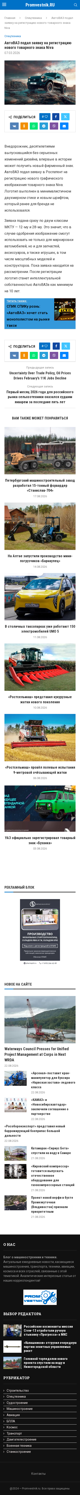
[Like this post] (46, 116)
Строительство (18, 1390)
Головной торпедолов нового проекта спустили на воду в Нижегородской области (46, 1363)
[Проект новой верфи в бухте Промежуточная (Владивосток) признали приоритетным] (15, 1202)
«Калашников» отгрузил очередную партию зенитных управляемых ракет (50, 1347)
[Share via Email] (64, 126)
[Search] (75, 5)
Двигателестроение (21, 1439)
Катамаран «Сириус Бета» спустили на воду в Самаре (51, 1150)
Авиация (13, 1415)
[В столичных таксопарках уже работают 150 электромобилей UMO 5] (40, 596)
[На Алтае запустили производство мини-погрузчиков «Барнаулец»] (40, 526)
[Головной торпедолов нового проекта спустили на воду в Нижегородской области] (12, 1363)
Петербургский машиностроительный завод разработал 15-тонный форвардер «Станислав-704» (40, 485)
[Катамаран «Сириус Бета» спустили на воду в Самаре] (15, 1153)
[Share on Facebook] (55, 116)
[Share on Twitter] (65, 116)
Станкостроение (19, 1451)
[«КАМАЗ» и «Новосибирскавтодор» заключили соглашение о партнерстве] (15, 1105)
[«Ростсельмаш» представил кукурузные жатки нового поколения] (40, 667)
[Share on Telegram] (44, 126)
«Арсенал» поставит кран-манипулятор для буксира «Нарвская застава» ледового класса (53, 1080)
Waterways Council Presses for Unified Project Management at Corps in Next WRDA (36, 1054)
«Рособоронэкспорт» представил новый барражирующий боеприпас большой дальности (34, 1131)
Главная (9, 18)
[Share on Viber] (54, 126)
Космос (12, 1427)
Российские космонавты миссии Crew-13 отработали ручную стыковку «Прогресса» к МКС (48, 1331)
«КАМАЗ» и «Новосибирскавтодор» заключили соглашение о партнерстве (49, 1107)
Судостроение (17, 1403)
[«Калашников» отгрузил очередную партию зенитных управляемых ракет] (12, 1347)
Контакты (38, 1473)
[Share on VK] (14, 126)
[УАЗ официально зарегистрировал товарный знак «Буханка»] (40, 808)
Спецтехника (33, 18)
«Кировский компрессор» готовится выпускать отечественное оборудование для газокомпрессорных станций (52, 1175)
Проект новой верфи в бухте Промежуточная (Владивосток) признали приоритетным (52, 1205)
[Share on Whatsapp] (34, 126)
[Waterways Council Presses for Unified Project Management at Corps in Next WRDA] (40, 1019)
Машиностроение (20, 1409)
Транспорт (14, 1433)
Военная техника (19, 1445)
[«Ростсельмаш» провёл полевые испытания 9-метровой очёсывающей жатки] (40, 737)
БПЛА (11, 1421)
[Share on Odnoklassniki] (24, 126)
